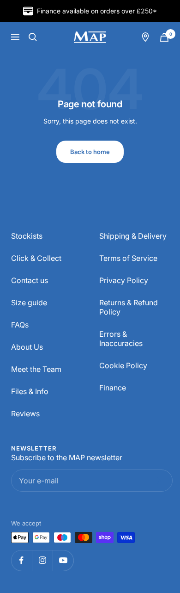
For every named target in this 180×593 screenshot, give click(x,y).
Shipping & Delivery (133, 236)
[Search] (33, 37)
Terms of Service (128, 258)
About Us (27, 347)
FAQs (20, 324)
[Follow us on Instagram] (42, 560)
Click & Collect (36, 258)
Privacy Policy (123, 280)
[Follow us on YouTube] (63, 560)
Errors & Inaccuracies (121, 338)
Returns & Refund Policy (128, 307)
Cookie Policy (123, 365)
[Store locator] (145, 37)
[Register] (157, 480)
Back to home (90, 151)
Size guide (29, 302)
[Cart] (164, 37)
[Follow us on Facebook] (21, 560)
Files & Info (29, 391)
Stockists (26, 236)
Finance (112, 387)
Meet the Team (36, 369)
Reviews (25, 413)
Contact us (29, 280)
